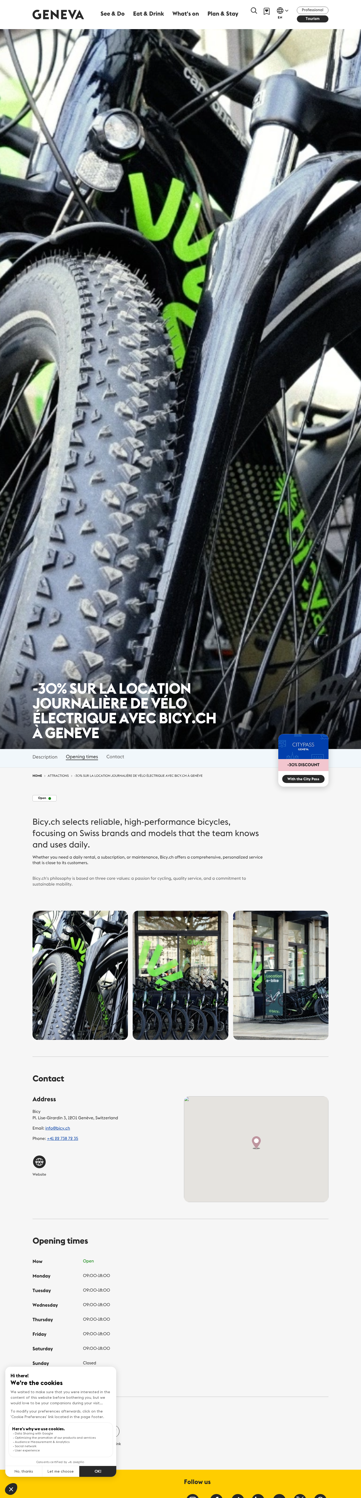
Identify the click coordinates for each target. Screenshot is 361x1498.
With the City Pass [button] (303, 779)
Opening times (82, 757)
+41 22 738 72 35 (62, 1138)
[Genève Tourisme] (58, 14)
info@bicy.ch (57, 1128)
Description (45, 757)
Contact (115, 757)
